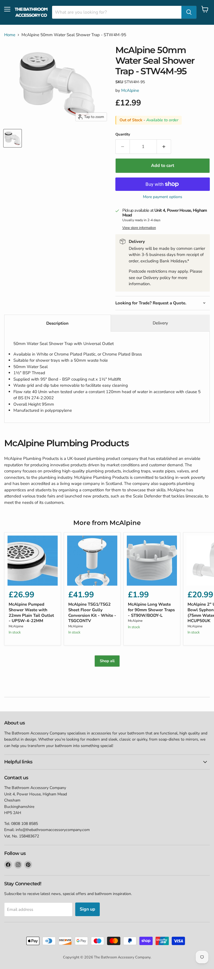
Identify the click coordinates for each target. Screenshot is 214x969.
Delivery (160, 323)
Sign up (87, 909)
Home (9, 35)
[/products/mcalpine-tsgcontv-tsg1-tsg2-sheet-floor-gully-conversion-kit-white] (92, 561)
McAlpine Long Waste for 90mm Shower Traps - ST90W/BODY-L (151, 609)
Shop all (107, 661)
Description (57, 323)
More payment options (162, 197)
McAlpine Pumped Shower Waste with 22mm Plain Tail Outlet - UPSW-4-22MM (31, 612)
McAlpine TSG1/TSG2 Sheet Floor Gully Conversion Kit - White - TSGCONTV (92, 612)
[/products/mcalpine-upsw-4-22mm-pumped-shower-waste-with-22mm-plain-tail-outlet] (33, 561)
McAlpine (130, 90)
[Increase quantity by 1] (164, 146)
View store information (139, 228)
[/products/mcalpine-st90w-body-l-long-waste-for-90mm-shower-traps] (152, 561)
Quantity (122, 134)
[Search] (188, 12)
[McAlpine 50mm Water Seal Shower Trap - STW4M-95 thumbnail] (12, 138)
